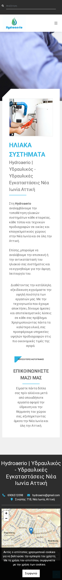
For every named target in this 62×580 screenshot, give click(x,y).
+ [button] (6, 513)
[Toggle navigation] (56, 23)
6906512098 (15, 495)
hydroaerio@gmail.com (46, 495)
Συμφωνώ (31, 573)
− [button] (6, 518)
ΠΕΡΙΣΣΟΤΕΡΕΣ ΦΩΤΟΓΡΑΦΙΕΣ (31, 359)
